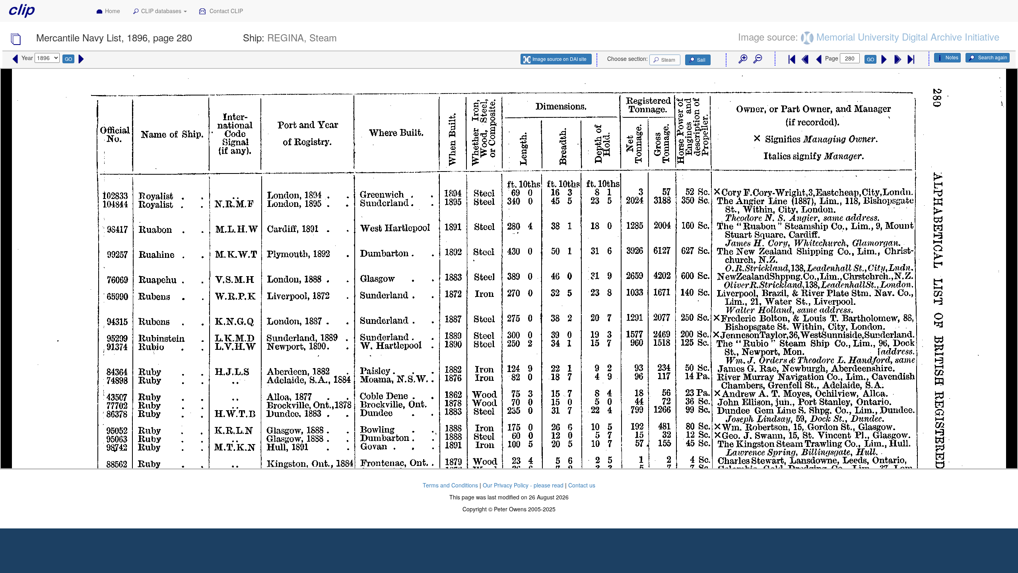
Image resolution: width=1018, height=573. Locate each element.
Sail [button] (701, 59)
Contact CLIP (225, 11)
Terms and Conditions (450, 485)
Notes (952, 57)
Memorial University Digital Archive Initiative (907, 36)
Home (112, 11)
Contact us (581, 485)
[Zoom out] (757, 59)
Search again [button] (992, 57)
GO (68, 58)
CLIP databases (162, 11)
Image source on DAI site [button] (559, 58)
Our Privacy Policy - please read (523, 485)
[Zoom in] (742, 59)
